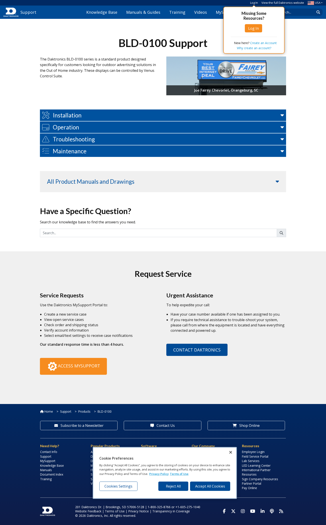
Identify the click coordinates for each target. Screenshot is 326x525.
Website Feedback (88, 511)
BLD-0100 (105, 411)
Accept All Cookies (210, 486)
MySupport (47, 461)
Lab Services (250, 461)
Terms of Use (115, 511)
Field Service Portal (255, 456)
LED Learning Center (256, 465)
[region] (165, 473)
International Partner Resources (256, 472)
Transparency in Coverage (171, 511)
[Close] (231, 452)
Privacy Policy (159, 474)
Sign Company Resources (260, 479)
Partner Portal (251, 483)
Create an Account (263, 43)
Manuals (46, 470)
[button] (163, 115)
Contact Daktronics (197, 350)
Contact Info (48, 452)
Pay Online (249, 488)
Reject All (173, 486)
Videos (200, 12)
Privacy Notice (138, 511)
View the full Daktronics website (282, 3)
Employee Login (253, 452)
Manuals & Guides (143, 12)
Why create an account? (254, 48)
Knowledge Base (101, 12)
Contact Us (165, 425)
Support (65, 411)
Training (177, 12)
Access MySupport (79, 366)
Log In (254, 3)
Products (84, 411)
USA (317, 3)
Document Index (51, 474)
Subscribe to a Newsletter (82, 425)
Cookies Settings (118, 486)
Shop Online (249, 425)
